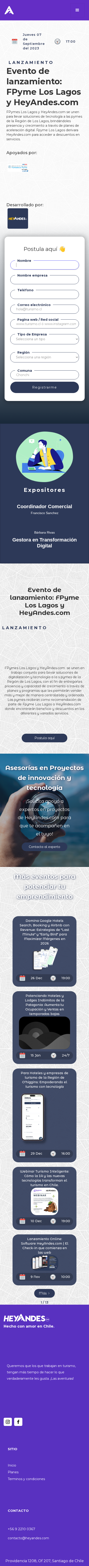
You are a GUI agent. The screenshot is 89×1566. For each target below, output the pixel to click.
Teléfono (25, 290)
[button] (77, 10)
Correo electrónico (34, 305)
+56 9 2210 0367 (21, 1529)
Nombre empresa (32, 275)
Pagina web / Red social (37, 320)
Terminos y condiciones (26, 1479)
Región (23, 352)
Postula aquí (44, 738)
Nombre (24, 261)
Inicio (12, 1465)
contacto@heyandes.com (28, 1538)
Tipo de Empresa (32, 334)
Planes (13, 1472)
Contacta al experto (44, 847)
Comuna (24, 371)
